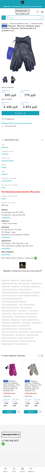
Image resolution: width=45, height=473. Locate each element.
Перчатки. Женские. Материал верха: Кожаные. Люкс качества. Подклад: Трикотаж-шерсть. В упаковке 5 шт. (11, 386)
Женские (5, 147)
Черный (4, 174)
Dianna (4, 167)
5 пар (4, 187)
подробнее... (6, 217)
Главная (4, 23)
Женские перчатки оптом (19, 23)
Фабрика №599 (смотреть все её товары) (17, 123)
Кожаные (5, 154)
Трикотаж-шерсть (8, 160)
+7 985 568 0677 (10, 440)
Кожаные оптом (37, 23)
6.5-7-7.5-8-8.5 (7, 180)
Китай (4, 198)
